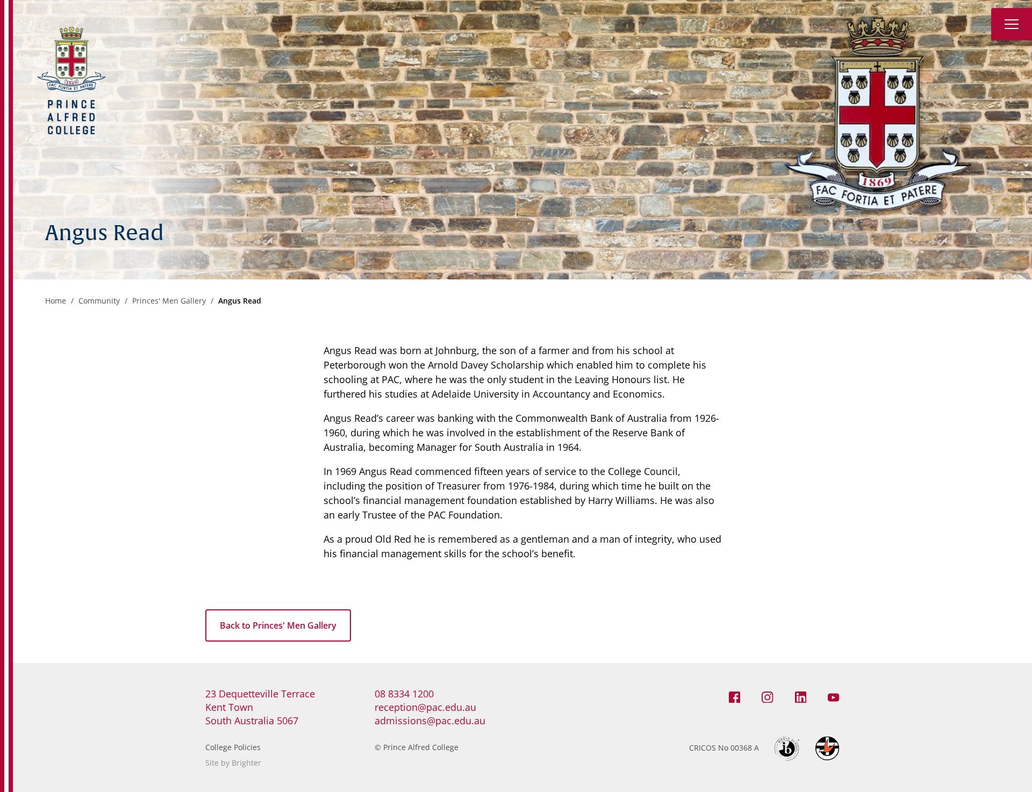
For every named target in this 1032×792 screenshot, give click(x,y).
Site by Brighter (233, 763)
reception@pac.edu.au (425, 707)
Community (99, 301)
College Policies (233, 747)
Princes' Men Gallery (169, 301)
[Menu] (1011, 24)
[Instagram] (767, 696)
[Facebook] (734, 696)
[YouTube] (833, 696)
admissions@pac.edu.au (430, 721)
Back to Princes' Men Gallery (278, 625)
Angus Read (239, 301)
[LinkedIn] (801, 696)
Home (55, 301)
